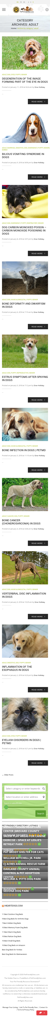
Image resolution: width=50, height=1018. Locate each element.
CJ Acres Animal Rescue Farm (24, 864)
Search (40, 813)
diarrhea (11, 148)
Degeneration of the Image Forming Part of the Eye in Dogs (25, 80)
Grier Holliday (40, 87)
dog (8, 74)
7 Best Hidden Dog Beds (11, 923)
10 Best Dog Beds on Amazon (13, 945)
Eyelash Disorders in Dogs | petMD (21, 741)
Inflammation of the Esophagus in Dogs (17, 668)
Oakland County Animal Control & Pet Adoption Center (21, 873)
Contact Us (43, 1007)
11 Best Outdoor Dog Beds (12, 914)
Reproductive (23, 373)
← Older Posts (7, 775)
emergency (32, 148)
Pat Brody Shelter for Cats (23, 852)
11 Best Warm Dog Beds (11, 932)
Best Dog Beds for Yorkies (12, 949)
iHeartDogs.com (13, 905)
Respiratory (32, 223)
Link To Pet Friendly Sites (28, 1007)
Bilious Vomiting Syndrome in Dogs (23, 155)
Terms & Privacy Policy (25, 1010)
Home (13, 28)
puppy (18, 74)
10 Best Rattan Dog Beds (11, 936)
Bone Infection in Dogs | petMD (24, 450)
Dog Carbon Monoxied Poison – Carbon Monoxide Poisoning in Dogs (24, 230)
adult (4, 74)
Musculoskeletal (18, 299)
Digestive (19, 148)
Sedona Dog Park (16, 891)
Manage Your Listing (10, 1007)
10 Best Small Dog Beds (11, 941)
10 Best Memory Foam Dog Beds (15, 927)
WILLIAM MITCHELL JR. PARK (22, 858)
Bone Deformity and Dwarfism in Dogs (23, 305)
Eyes (13, 74)
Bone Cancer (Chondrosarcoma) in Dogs (21, 521)
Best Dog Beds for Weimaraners (14, 954)
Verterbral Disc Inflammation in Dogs (24, 595)
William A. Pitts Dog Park (22, 879)
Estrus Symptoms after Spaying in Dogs (25, 378)
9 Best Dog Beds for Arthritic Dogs (15, 919)
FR (21, 2)
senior (24, 74)
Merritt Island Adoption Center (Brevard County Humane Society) (22, 831)
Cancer (10, 516)
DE (24, 2)
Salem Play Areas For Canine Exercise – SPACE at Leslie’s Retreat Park (24, 840)
